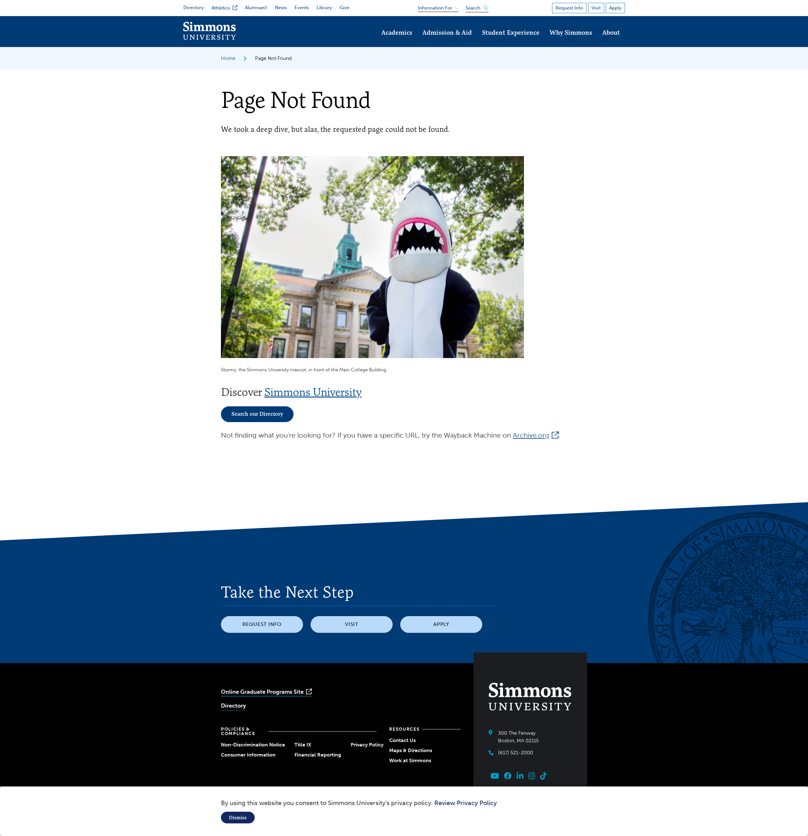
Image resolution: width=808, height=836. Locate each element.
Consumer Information (248, 755)
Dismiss (238, 818)
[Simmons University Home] (209, 38)
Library (324, 7)
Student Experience (510, 32)
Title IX (302, 745)
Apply (615, 8)
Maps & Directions (410, 750)
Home (228, 58)
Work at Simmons (410, 760)
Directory (193, 7)
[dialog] (404, 811)
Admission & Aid (447, 32)
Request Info (569, 8)
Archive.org (531, 435)
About (611, 32)
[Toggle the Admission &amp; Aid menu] (447, 41)
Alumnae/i (256, 7)
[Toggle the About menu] (611, 41)
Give (344, 7)
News (281, 7)
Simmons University (313, 392)
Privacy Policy (367, 745)
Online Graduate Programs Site (262, 691)
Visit (596, 8)
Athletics (220, 8)
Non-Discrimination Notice (253, 745)
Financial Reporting (317, 755)
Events (301, 7)
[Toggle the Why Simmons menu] (571, 41)
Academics (396, 32)
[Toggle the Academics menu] (397, 41)
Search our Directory (257, 413)
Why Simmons (571, 32)
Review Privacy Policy (465, 803)
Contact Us (402, 740)
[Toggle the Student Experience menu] (511, 41)
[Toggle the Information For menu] (436, 6)
